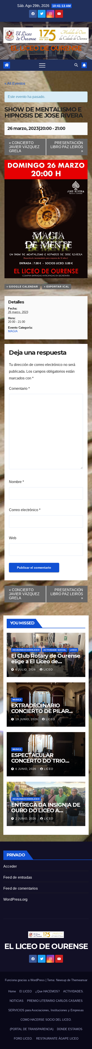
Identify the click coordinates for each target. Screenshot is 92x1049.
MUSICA (17, 699)
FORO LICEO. (23, 1038)
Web (12, 538)
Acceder (10, 866)
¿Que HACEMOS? (47, 991)
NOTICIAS (16, 1000)
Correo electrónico (24, 510)
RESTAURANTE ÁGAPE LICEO (57, 1038)
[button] (76, 65)
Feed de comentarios (20, 888)
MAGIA (13, 331)
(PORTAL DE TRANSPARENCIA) (31, 1029)
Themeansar (79, 980)
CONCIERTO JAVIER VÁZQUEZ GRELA (24, 147)
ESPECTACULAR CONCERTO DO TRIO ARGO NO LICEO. (38, 761)
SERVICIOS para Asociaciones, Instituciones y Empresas (46, 1010)
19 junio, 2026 (27, 719)
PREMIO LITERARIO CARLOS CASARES (55, 1000)
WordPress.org (15, 899)
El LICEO (25, 991)
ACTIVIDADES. (73, 991)
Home (12, 991)
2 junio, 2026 (26, 818)
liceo (48, 669)
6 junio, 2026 (26, 769)
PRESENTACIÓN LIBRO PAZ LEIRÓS (66, 147)
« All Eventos (14, 83)
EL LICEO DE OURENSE (46, 48)
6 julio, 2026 (26, 669)
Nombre (16, 482)
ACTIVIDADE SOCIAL (54, 650)
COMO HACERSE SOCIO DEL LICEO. (46, 1019)
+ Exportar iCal (56, 286)
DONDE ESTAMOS (69, 1029)
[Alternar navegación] (42, 65)
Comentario (19, 388)
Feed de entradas (17, 877)
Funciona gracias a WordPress (25, 980)
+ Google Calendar (22, 286)
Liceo (73, 650)
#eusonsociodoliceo (26, 650)
